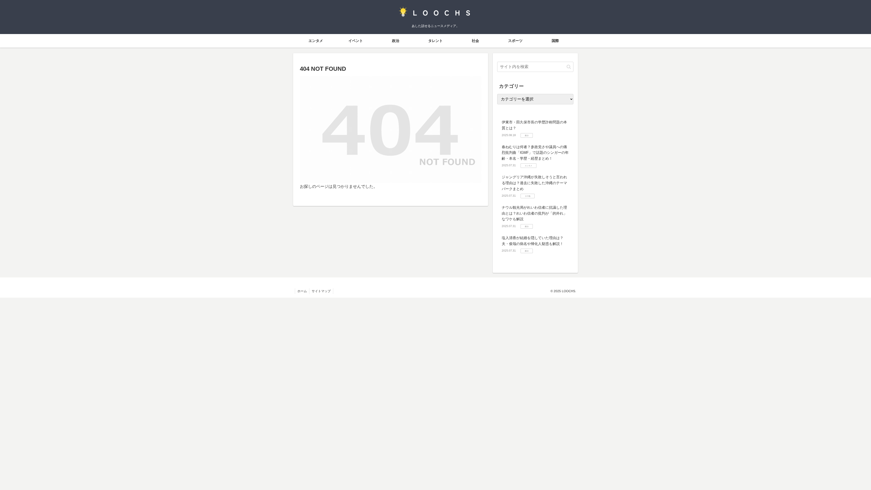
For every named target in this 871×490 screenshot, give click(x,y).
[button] (569, 66)
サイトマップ (321, 291)
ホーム (302, 291)
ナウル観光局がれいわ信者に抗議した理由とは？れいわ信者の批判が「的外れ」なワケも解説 (534, 213)
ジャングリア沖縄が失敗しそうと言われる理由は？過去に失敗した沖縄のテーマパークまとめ (534, 183)
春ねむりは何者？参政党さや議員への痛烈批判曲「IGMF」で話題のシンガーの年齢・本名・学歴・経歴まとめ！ (535, 152)
